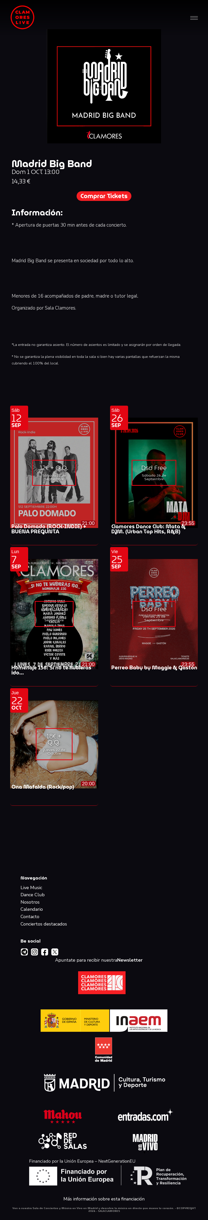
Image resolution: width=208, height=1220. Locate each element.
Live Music (31, 888)
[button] (194, 17)
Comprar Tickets (104, 196)
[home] (22, 17)
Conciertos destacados (44, 924)
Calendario (32, 909)
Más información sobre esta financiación (104, 1199)
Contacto (30, 917)
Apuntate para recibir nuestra (99, 960)
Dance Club (33, 895)
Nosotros (30, 902)
